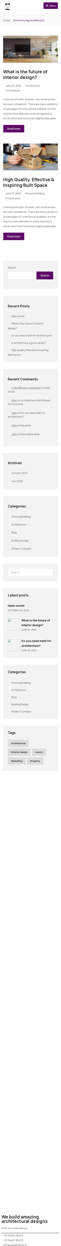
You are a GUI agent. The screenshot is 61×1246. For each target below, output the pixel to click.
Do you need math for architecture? (31, 335)
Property (35, 760)
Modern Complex (21, 548)
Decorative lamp (30, 434)
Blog (14, 532)
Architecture (33, 85)
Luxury (39, 752)
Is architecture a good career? (28, 343)
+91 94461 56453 (13, 1240)
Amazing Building (34, 193)
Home (6, 20)
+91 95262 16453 (13, 1235)
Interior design (19, 752)
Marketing (16, 760)
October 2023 (19, 473)
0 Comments (13, 90)
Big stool (26, 425)
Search (12, 267)
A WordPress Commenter (26, 388)
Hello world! (18, 316)
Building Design (20, 540)
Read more (13, 128)
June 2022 (17, 481)
